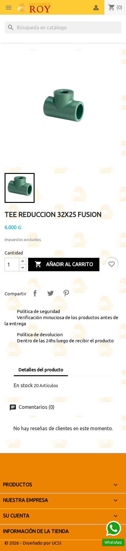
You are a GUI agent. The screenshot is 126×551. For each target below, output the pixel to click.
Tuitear (50, 293)
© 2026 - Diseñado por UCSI (33, 543)
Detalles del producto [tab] (40, 369)
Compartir (35, 293)
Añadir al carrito (64, 264)
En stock (23, 385)
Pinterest (66, 293)
